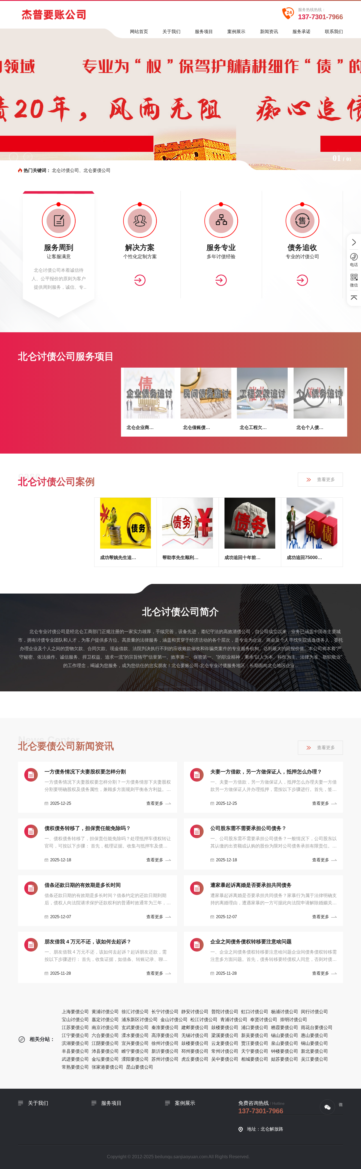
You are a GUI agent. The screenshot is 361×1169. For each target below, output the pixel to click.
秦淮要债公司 (165, 1027)
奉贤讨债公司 (263, 1019)
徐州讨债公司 (165, 1043)
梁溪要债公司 (224, 1035)
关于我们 (171, 31)
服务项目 (204, 31)
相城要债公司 (254, 1059)
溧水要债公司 (135, 1035)
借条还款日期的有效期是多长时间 (83, 885)
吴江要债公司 (314, 1059)
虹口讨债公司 (254, 1011)
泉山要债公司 (284, 1043)
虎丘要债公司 (194, 1059)
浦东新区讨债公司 (140, 1019)
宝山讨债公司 (75, 1019)
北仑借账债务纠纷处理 (198, 427)
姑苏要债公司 (284, 1059)
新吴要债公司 (254, 1035)
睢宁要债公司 (135, 1051)
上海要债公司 (75, 1011)
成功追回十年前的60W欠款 (242, 557)
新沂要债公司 (165, 1051)
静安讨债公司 (194, 1011)
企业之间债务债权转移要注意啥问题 (251, 941)
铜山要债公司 (314, 1043)
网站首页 (139, 31)
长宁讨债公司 (165, 1011)
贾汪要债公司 (254, 1043)
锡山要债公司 (284, 1035)
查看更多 (326, 479)
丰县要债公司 (75, 1051)
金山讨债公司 (174, 1019)
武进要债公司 (75, 1059)
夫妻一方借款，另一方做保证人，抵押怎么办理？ (266, 772)
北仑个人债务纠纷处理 (312, 427)
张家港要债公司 (107, 1067)
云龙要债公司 (224, 1043)
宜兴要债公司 (135, 1043)
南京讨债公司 (105, 1027)
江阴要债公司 (105, 1043)
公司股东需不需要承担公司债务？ (248, 828)
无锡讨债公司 (194, 1035)
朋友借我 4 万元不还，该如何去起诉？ (88, 941)
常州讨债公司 (224, 1051)
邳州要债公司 (194, 1051)
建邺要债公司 (194, 1027)
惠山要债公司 (314, 1035)
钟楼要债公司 (284, 1051)
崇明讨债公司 (293, 1019)
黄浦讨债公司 (105, 1011)
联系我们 (334, 31)
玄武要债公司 (135, 1027)
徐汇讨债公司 (135, 1011)
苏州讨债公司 (165, 1059)
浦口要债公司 (254, 1027)
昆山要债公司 (139, 1067)
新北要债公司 (314, 1051)
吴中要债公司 (224, 1059)
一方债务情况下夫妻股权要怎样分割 (85, 772)
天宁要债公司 (254, 1051)
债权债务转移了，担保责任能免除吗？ (88, 828)
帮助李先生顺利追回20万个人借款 (180, 557)
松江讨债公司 (203, 1019)
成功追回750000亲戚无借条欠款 (305, 557)
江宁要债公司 (75, 1035)
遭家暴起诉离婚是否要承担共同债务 (251, 885)
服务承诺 (301, 31)
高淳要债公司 (165, 1035)
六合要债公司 (105, 1035)
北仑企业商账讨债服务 (142, 427)
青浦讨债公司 (233, 1019)
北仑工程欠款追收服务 (255, 427)
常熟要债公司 (75, 1067)
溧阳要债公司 (135, 1059)
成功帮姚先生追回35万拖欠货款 (118, 557)
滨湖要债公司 (75, 1043)
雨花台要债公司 (317, 1027)
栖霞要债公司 (284, 1027)
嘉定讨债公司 (105, 1019)
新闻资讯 (269, 31)
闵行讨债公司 (314, 1011)
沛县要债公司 (105, 1051)
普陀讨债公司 (224, 1011)
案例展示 (236, 31)
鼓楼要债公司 (224, 1027)
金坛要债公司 (105, 1059)
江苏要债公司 (75, 1027)
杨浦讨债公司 (284, 1011)
